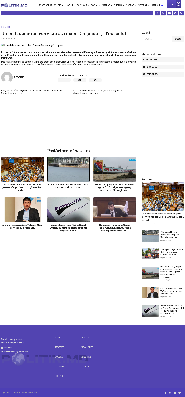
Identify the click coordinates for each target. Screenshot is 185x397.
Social (94, 5)
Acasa (58, 337)
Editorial (142, 5)
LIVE (172, 4)
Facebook (151, 59)
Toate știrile (45, 5)
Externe (105, 5)
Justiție (69, 5)
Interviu (155, 5)
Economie (82, 5)
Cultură (118, 5)
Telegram (152, 74)
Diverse (130, 5)
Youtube (152, 67)
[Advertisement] (68, 114)
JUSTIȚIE (59, 347)
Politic (57, 5)
